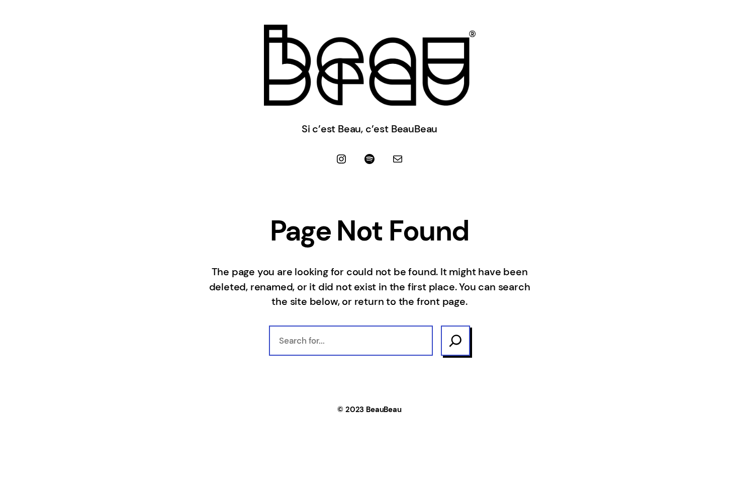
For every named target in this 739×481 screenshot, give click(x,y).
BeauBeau (383, 410)
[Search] (455, 341)
